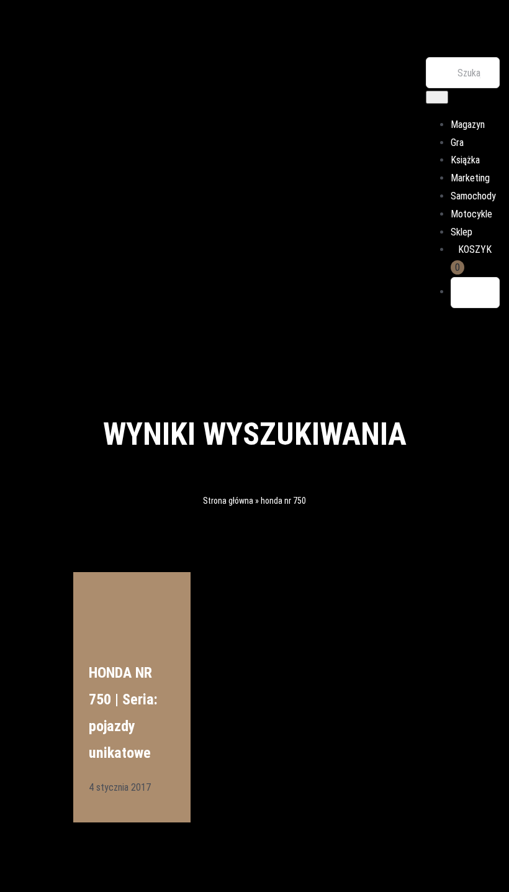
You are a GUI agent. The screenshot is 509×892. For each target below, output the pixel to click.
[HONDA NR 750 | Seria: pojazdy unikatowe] (132, 599)
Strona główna (228, 501)
